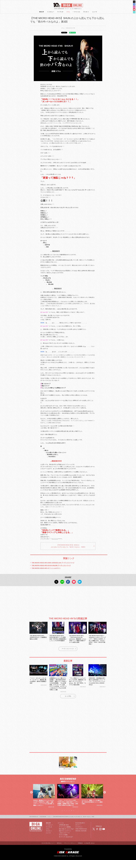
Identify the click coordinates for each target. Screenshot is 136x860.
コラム (68, 11)
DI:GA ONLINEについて (48, 843)
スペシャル (77, 11)
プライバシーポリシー (70, 843)
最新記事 (41, 11)
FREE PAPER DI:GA (81, 828)
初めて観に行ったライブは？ (66, 828)
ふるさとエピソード (64, 832)
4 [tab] (69, 810)
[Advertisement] (68, 600)
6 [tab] (74, 810)
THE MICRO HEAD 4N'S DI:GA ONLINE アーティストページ (51, 565)
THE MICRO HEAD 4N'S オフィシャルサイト (46, 568)
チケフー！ (78, 824)
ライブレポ (60, 11)
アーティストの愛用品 (65, 827)
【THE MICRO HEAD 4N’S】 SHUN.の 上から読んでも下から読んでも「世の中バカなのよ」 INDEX (68, 546)
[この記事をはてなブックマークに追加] (80, 582)
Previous (31, 792)
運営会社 (59, 843)
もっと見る (68, 696)
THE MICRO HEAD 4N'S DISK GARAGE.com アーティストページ (53, 562)
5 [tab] (71, 810)
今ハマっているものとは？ (66, 836)
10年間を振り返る (64, 824)
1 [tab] (62, 810)
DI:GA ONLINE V (80, 823)
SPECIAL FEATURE (80, 830)
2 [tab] (64, 810)
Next (104, 792)
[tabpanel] (44, 795)
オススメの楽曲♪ (63, 834)
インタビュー (50, 11)
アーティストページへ (68, 648)
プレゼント (86, 11)
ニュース (94, 11)
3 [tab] (67, 810)
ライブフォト (79, 827)
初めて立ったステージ (65, 830)
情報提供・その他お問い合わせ (86, 843)
